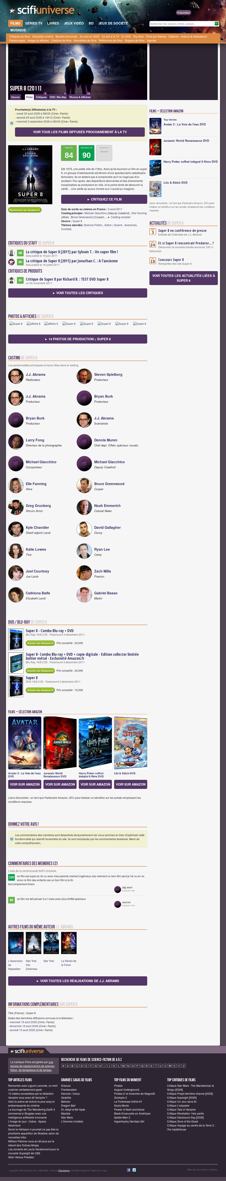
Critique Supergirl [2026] (181, 1097)
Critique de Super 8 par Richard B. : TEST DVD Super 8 (67, 279)
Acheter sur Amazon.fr (40, 643)
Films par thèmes (156, 36)
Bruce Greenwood (82, 217)
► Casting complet (118, 217)
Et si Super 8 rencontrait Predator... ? (186, 243)
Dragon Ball (68, 1105)
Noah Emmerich (107, 505)
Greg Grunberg (38, 505)
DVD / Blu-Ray (58, 96)
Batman (65, 1101)
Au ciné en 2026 (89, 36)
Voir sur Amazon (25, 784)
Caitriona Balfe (38, 592)
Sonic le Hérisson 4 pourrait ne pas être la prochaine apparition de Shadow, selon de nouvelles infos (33, 1133)
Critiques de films (19, 36)
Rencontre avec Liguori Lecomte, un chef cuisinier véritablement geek (32, 1087)
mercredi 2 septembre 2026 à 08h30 (38, 121)
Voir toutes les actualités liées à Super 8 (183, 278)
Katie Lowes (36, 549)
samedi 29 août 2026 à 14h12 (35, 117)
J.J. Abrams (35, 374)
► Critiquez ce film (104, 199)
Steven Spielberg (108, 374)
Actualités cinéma (42, 36)
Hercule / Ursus (70, 1093)
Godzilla (66, 1097)
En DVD (126, 36)
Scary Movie (121, 1105)
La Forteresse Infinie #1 (128, 1101)
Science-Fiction (93, 225)
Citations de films (61, 40)
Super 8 (77, 221)
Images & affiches (38, 40)
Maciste (65, 1113)
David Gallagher (107, 527)
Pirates (118, 1085)
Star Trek (48, 961)
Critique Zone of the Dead (182, 1121)
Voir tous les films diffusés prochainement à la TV (80, 132)
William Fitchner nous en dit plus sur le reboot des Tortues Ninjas (31, 1143)
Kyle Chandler (37, 527)
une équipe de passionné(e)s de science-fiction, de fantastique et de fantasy (32, 1066)
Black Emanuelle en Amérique (132, 1113)
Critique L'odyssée (178, 1105)
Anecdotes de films (85, 40)
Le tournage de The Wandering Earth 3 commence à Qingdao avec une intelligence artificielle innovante (31, 1113)
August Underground (126, 1089)
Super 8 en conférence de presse (182, 230)
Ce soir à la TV (110, 36)
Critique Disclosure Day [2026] (185, 1117)
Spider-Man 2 (122, 1117)
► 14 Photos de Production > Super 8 (78, 339)
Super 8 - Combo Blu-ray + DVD (50, 630)
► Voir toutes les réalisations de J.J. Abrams (77, 981)
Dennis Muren (105, 439)
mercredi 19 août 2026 (23, 1022)
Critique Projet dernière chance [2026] (190, 1093)
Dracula (66, 1085)
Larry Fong (35, 439)
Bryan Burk (103, 396)
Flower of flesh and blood (129, 1109)
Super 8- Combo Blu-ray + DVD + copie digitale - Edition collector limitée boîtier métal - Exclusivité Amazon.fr (82, 656)
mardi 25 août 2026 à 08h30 (34, 113)
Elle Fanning (139, 213)
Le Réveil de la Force (68, 963)
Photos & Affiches (80, 96)
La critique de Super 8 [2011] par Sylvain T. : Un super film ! (72, 251)
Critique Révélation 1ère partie (185, 1113)
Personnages (17, 40)
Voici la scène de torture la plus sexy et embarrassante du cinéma (31, 1103)
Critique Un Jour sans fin (182, 1101)
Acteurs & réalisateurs (194, 36)
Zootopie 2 (120, 1097)
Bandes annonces (66, 36)
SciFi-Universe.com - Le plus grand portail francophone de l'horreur (42, 11)
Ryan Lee (102, 549)
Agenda (151, 40)
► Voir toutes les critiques (77, 293)
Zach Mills (102, 571)
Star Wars (67, 1117)
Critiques (41, 96)
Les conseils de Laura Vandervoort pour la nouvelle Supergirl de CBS (33, 1151)
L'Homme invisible (72, 1121)
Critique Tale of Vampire (181, 1109)
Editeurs (174, 36)
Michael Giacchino (96, 213)
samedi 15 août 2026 (22, 1030)
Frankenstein (69, 1089)
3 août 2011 (115, 209)
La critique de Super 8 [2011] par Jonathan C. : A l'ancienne (72, 260)
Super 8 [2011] (25, 89)
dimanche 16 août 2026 (24, 1026)
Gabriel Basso (106, 592)
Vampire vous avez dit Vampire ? (27, 1097)
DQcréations (64, 1170)
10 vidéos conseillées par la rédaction (31, 1093)
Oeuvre (15, 97)
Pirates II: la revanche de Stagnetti (134, 1093)
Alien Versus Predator (21, 1157)
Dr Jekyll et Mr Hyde (73, 1109)
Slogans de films (135, 40)
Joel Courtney (37, 571)
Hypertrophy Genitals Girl (129, 1121)
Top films (138, 36)
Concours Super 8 (171, 259)
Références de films (110, 40)
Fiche (29, 97)
